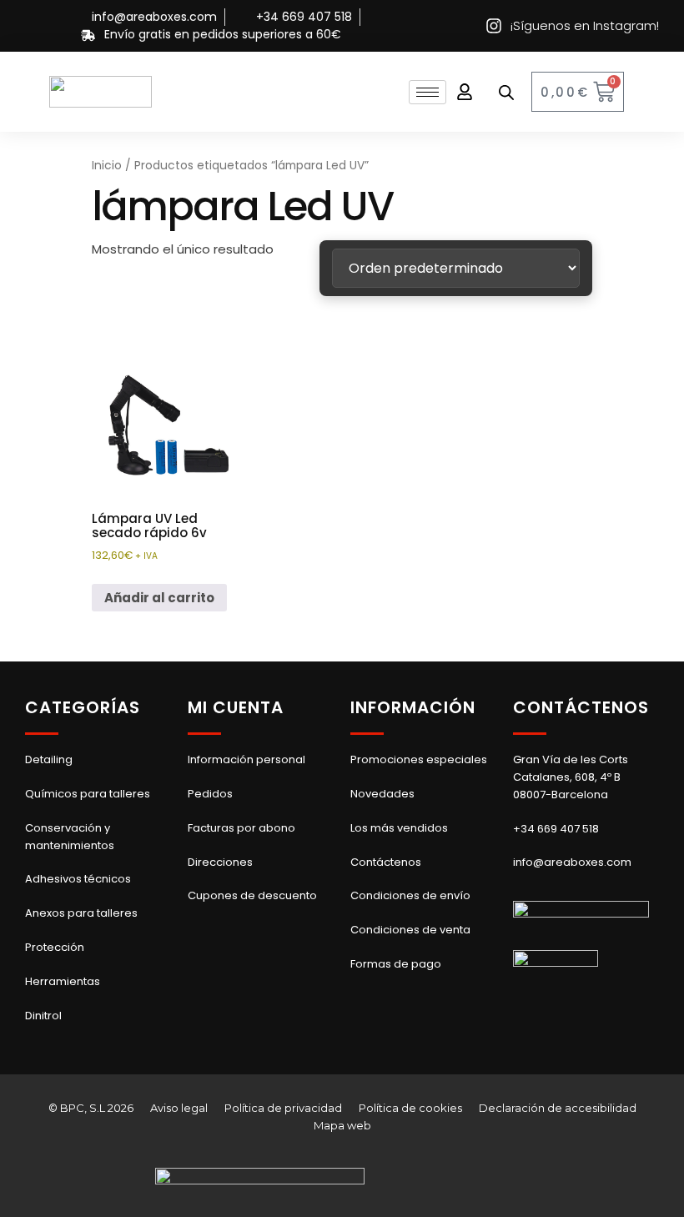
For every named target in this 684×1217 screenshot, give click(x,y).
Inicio (107, 165)
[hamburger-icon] (427, 92)
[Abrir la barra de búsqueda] (506, 92)
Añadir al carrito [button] (159, 597)
